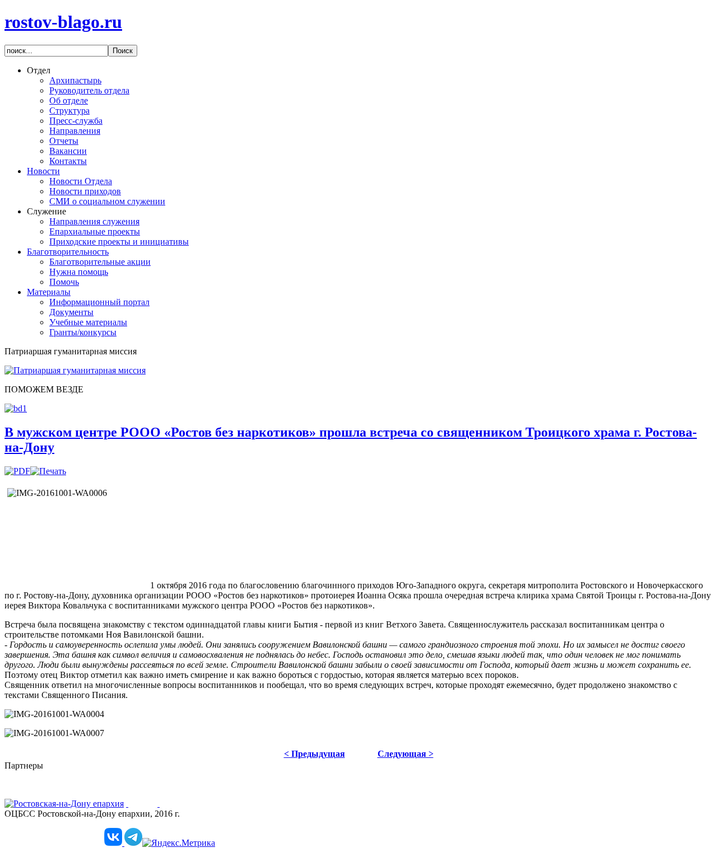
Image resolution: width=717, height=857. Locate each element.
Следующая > (406, 753)
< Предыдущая (314, 753)
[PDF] (17, 471)
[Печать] (48, 471)
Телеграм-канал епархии (51, 832)
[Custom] (114, 842)
